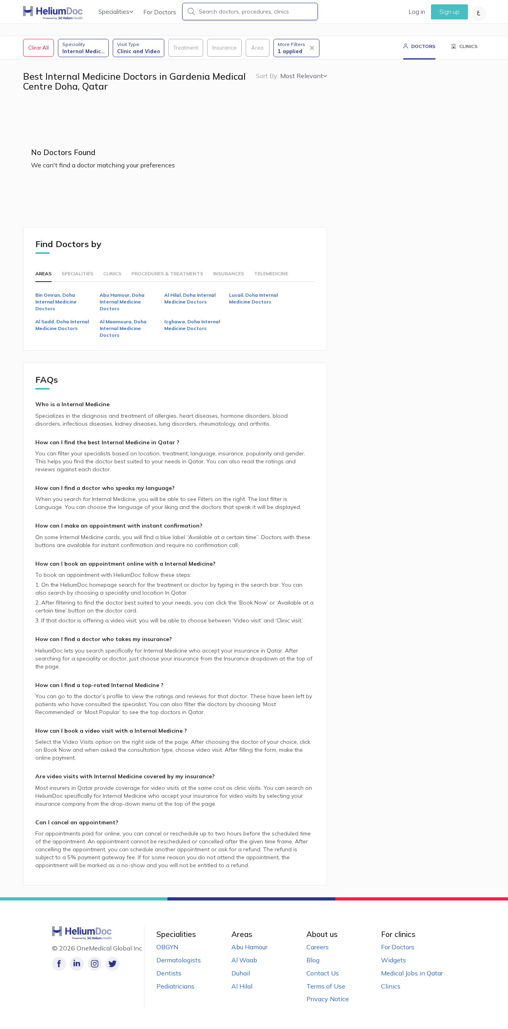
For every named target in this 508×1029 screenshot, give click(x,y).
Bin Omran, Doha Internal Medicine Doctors (56, 301)
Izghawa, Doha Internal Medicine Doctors (192, 325)
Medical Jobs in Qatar (412, 973)
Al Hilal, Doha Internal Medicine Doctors (190, 298)
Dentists (168, 973)
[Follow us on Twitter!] (112, 964)
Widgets (393, 960)
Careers (317, 947)
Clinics (390, 986)
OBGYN (167, 947)
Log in (416, 11)
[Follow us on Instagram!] (95, 964)
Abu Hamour (249, 947)
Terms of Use (325, 986)
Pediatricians (175, 986)
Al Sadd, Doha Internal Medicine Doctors (62, 325)
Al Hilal (241, 986)
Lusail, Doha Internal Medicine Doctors (253, 298)
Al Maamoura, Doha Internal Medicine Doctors (123, 328)
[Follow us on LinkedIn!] (77, 964)
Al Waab (244, 960)
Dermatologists (178, 960)
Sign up (449, 11)
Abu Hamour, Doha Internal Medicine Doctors (122, 301)
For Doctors (159, 12)
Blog (312, 960)
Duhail (240, 973)
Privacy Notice (327, 999)
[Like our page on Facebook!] (59, 964)
